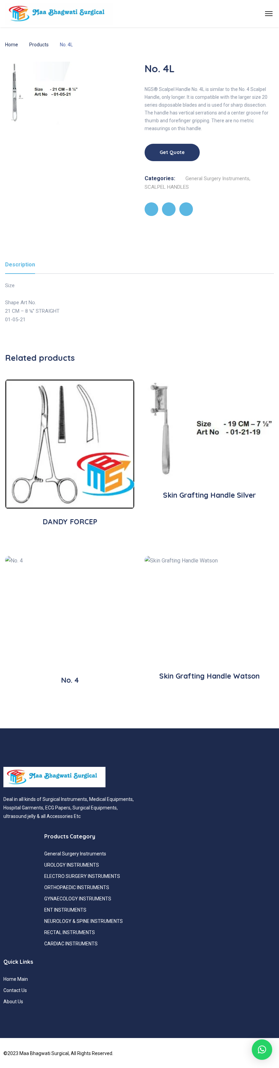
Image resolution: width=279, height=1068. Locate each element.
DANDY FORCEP (70, 521)
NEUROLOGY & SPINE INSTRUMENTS (83, 921)
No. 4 (70, 680)
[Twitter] (169, 209)
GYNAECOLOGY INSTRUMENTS (77, 898)
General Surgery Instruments (217, 178)
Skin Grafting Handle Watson (209, 675)
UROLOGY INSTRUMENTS (71, 865)
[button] (262, 1049)
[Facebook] (151, 209)
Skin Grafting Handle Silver (209, 495)
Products (39, 44)
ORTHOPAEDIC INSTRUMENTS (76, 887)
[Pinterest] (186, 209)
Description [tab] (20, 264)
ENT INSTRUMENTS (65, 910)
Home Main (15, 979)
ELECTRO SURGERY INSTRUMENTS (82, 876)
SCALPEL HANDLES (167, 187)
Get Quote (172, 152)
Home (11, 44)
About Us (13, 1001)
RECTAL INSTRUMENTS (69, 932)
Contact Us (15, 990)
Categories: (160, 178)
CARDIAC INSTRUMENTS (71, 943)
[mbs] (59, 14)
